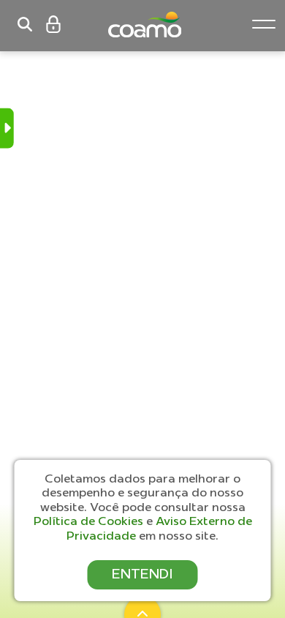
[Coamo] (159, 24)
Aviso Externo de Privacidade (159, 528)
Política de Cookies (90, 520)
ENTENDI (142, 573)
